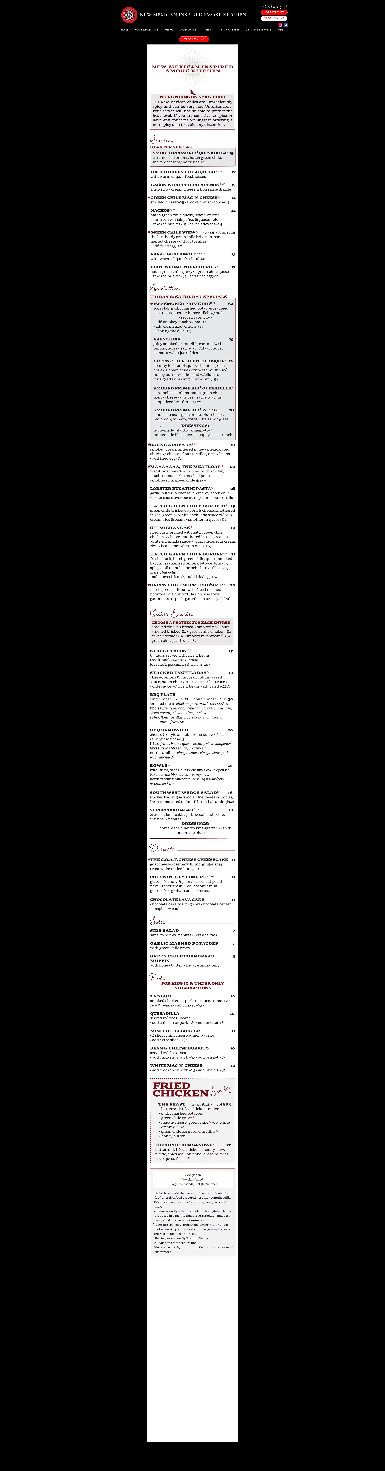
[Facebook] (286, 25)
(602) (268, 6)
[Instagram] (280, 25)
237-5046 (280, 6)
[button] (170, 29)
